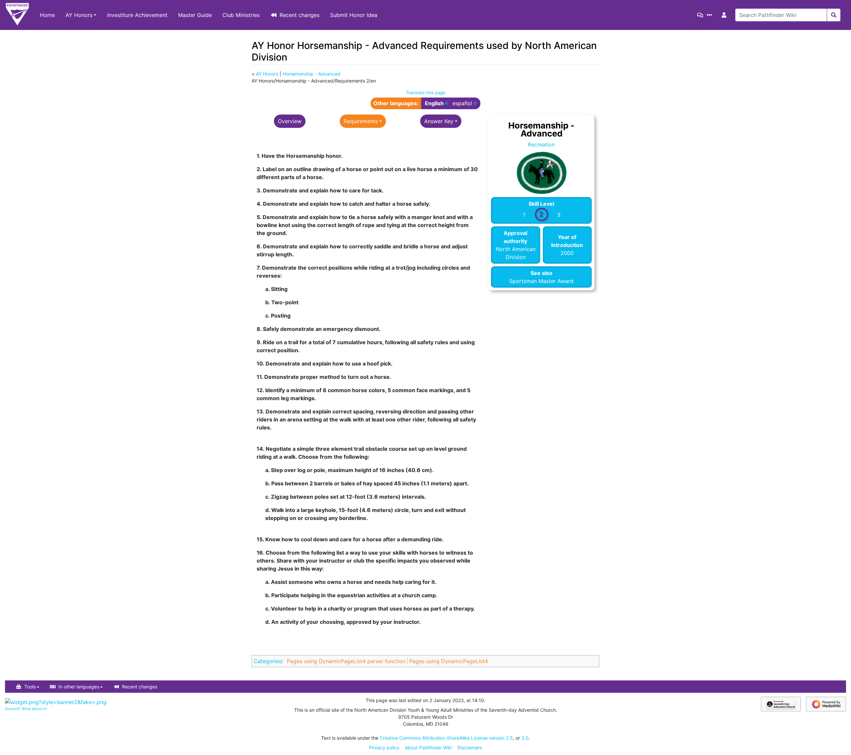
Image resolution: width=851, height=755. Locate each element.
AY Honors (78, 15)
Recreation (541, 144)
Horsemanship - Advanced (311, 74)
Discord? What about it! (26, 708)
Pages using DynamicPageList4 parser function (346, 661)
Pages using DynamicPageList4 (448, 661)
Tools (30, 686)
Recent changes (299, 15)
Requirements (361, 121)
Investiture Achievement (137, 15)
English (434, 103)
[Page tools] (710, 15)
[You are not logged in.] (725, 15)
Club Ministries (241, 15)
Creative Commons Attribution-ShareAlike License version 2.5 (446, 738)
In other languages (79, 686)
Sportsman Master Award (541, 281)
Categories (267, 661)
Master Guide (195, 15)
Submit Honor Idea (353, 15)
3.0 (525, 738)
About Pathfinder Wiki (428, 747)
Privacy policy (384, 747)
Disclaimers (469, 747)
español (462, 103)
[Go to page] (833, 15)
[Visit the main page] (17, 15)
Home (47, 15)
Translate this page (425, 92)
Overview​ (290, 121)
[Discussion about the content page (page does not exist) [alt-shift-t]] (701, 15)
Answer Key (438, 121)
